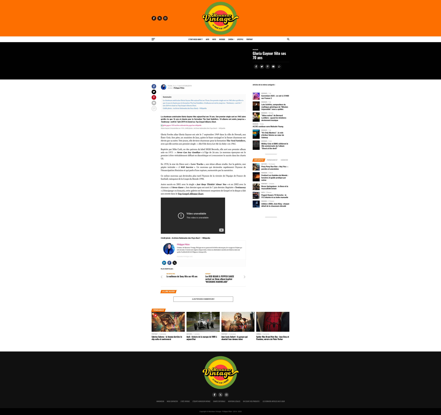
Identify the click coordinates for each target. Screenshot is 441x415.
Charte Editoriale (219, 401)
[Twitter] (175, 263)
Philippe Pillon (179, 88)
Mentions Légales (234, 401)
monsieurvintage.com (184, 256)
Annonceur (160, 401)
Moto (214, 39)
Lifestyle (240, 39)
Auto (207, 39)
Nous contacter (172, 401)
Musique (222, 39)
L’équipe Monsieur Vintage (201, 401)
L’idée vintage (185, 401)
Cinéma (230, 39)
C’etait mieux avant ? (195, 39)
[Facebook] (169, 263)
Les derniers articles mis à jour (274, 401)
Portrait (249, 39)
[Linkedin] (164, 263)
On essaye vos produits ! (251, 401)
